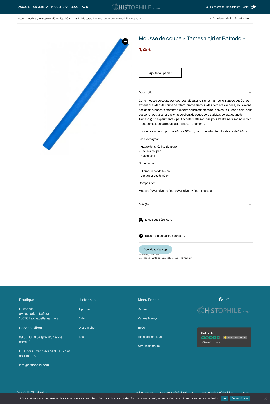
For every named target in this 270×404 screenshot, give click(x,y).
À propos (84, 309)
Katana (142, 309)
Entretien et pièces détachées (55, 18)
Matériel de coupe (82, 18)
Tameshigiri (186, 258)
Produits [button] (57, 7)
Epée (141, 327)
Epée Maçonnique (150, 336)
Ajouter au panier (160, 73)
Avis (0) (144, 204)
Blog (74, 7)
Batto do (156, 258)
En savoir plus (240, 398)
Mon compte (233, 7)
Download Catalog (155, 249)
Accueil (24, 7)
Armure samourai (149, 346)
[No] (265, 398)
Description (146, 92)
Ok (224, 398)
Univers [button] (38, 7)
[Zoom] (125, 41)
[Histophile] (136, 7)
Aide (82, 318)
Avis (85, 7)
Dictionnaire (87, 327)
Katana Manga (147, 318)
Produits (32, 18)
